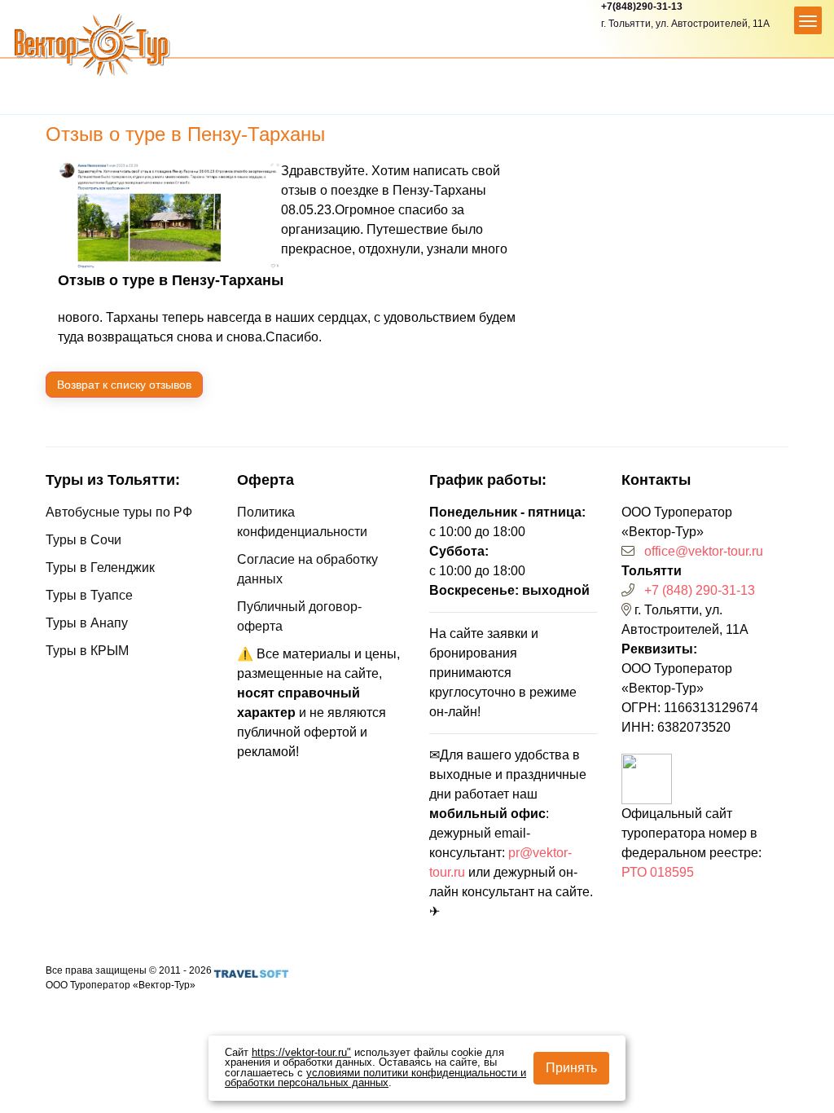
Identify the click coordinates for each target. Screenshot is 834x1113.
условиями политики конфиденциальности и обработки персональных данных (375, 1078)
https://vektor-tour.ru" (301, 1052)
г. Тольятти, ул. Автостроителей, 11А (685, 23)
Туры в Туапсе (89, 595)
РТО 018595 (657, 872)
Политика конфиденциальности (302, 522)
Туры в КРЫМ (87, 651)
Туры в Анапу (87, 623)
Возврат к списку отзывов (124, 384)
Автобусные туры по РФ (119, 512)
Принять (571, 1068)
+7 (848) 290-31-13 (699, 590)
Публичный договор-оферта (299, 616)
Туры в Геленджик (100, 567)
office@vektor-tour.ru (703, 551)
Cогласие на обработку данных (307, 569)
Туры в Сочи (83, 540)
